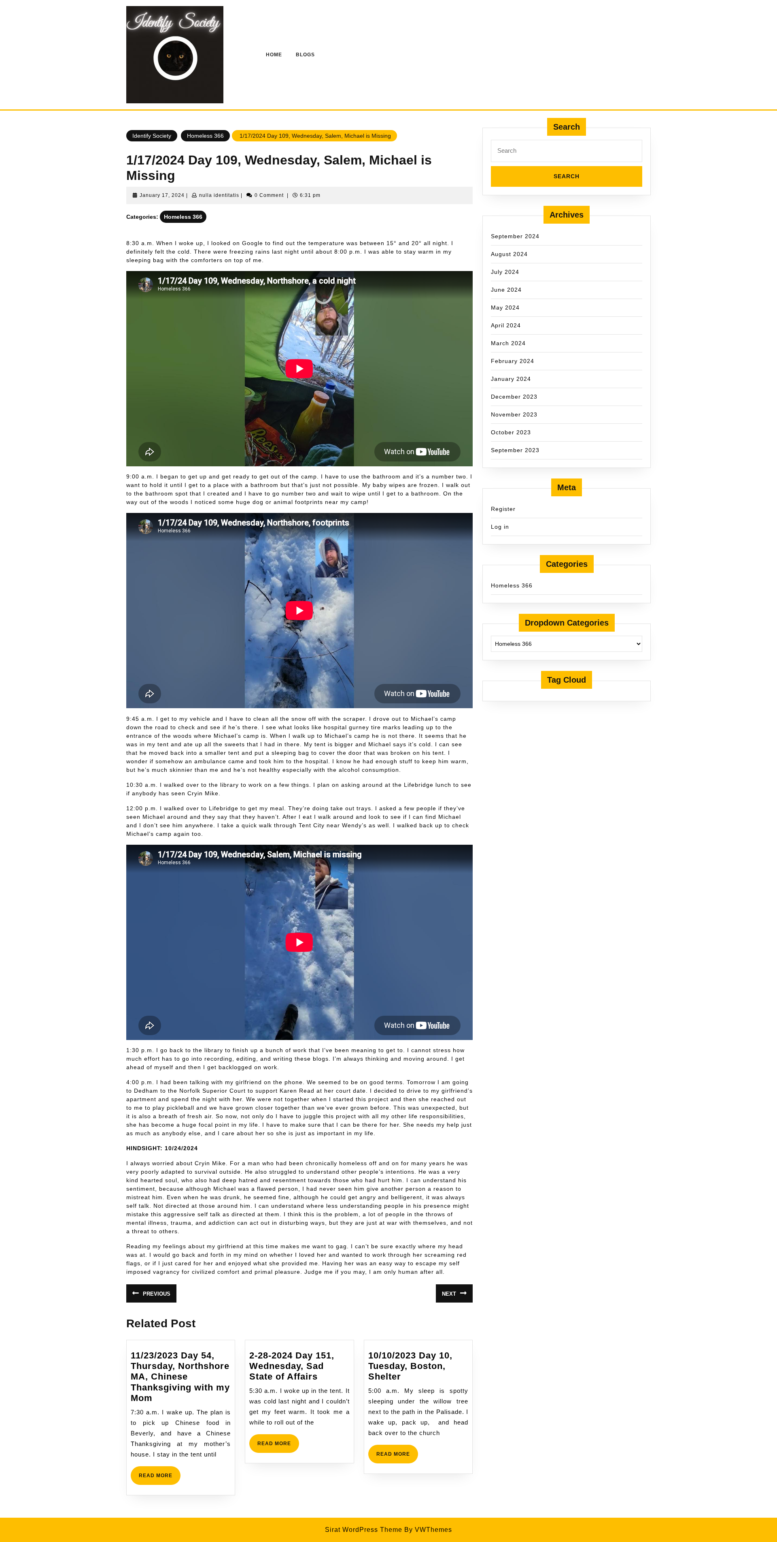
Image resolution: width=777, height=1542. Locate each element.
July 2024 (505, 272)
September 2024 (515, 236)
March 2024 (508, 343)
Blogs (305, 55)
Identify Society (151, 135)
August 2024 (509, 254)
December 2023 (514, 396)
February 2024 (512, 361)
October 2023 (511, 432)
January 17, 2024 (162, 195)
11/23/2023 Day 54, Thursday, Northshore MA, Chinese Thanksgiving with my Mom (180, 1376)
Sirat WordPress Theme (363, 1529)
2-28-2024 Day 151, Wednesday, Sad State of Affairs (291, 1366)
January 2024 (511, 379)
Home (274, 55)
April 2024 (506, 325)
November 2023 (514, 414)
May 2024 (505, 307)
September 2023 (515, 450)
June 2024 (506, 289)
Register (503, 509)
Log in (500, 526)
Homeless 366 (205, 135)
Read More (159, 1478)
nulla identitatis (219, 195)
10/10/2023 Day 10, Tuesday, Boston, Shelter (410, 1366)
